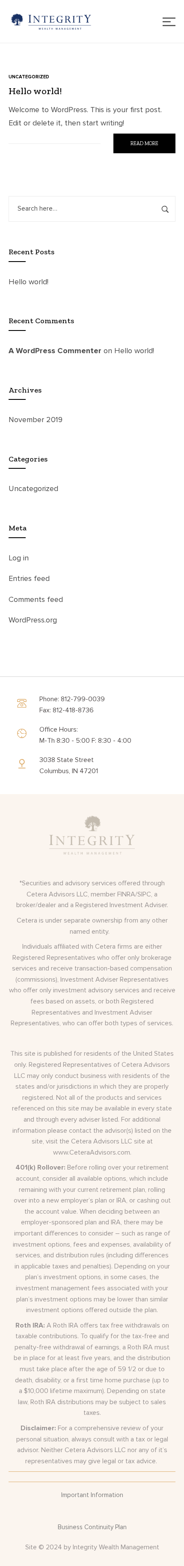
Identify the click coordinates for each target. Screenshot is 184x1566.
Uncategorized (33, 488)
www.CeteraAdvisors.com (91, 1152)
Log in (19, 558)
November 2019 (35, 419)
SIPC (144, 894)
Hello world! (28, 281)
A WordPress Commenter (55, 350)
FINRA (126, 894)
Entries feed (29, 578)
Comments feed (36, 599)
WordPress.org (33, 620)
